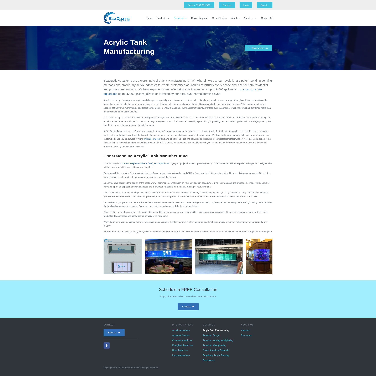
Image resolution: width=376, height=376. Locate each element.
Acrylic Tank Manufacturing (216, 330)
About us (249, 18)
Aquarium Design (211, 335)
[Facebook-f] (107, 345)
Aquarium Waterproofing (214, 345)
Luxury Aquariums (181, 355)
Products (161, 18)
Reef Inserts (209, 360)
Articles (235, 18)
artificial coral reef (152, 139)
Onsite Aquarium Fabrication (216, 350)
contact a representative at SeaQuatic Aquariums (145, 163)
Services (179, 18)
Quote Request (199, 18)
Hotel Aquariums (180, 350)
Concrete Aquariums (182, 340)
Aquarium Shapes (180, 335)
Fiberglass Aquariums (182, 345)
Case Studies (219, 18)
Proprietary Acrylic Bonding (216, 355)
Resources (246, 335)
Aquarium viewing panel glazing (218, 340)
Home (149, 18)
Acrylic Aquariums (181, 330)
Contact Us (267, 18)
